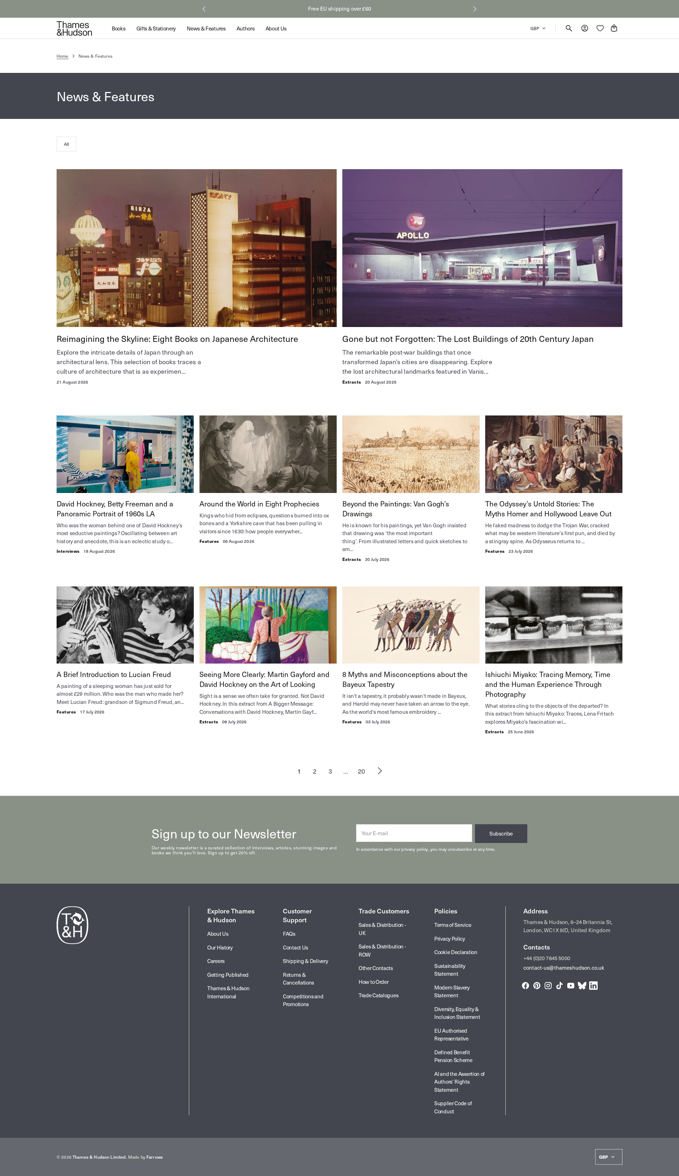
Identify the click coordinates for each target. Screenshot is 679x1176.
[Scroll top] (670, 1167)
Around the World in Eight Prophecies (259, 503)
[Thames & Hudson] (74, 28)
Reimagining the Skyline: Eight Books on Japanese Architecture (177, 338)
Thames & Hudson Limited (99, 1157)
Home (63, 56)
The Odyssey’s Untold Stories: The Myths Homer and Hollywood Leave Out (548, 508)
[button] (204, 9)
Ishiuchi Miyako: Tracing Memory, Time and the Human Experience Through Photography (547, 684)
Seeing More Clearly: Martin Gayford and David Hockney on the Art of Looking (264, 679)
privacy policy (414, 849)
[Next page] (380, 771)
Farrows (154, 1157)
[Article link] (197, 248)
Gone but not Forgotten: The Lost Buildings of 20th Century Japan (468, 338)
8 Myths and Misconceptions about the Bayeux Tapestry (405, 679)
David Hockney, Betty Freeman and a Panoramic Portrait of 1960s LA (115, 508)
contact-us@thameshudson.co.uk (563, 967)
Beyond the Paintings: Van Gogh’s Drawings (395, 508)
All (66, 144)
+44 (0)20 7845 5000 (546, 958)
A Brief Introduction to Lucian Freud (114, 674)
